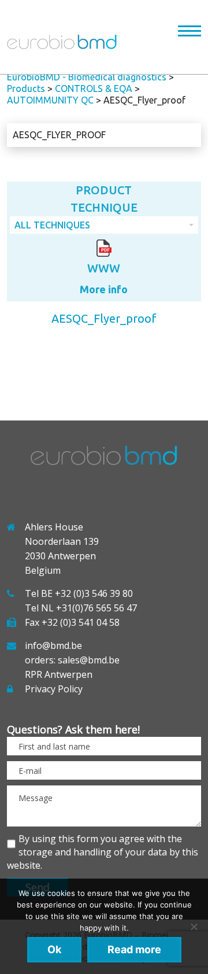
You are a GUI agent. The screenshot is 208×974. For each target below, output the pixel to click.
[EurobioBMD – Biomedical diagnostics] (62, 45)
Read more (134, 949)
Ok (54, 949)
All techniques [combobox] (52, 225)
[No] (193, 926)
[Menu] (189, 33)
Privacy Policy (54, 688)
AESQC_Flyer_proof (59, 135)
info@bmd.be (53, 645)
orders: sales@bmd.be (72, 660)
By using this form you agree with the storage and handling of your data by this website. (102, 852)
